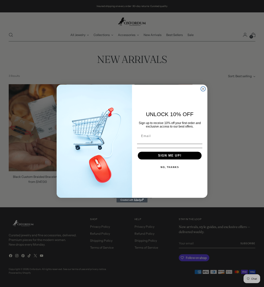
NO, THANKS (170, 167)
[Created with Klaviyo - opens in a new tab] (132, 200)
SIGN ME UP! (169, 155)
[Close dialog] (203, 89)
